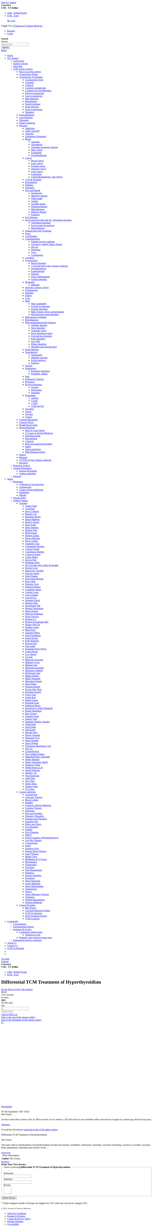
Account (5, 959)
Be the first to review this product (17, 989)
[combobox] (15, 44)
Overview (6, 1152)
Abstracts (5, 1124)
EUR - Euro (13, 15)
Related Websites (15, 1221)
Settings (5, 961)
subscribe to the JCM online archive (41, 1129)
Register (11, 31)
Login (10, 33)
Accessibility (13, 1224)
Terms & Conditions (16, 1213)
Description (6, 1106)
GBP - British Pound (17, 13)
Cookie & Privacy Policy (19, 1219)
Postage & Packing (16, 1216)
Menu (4, 50)
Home (10, 55)
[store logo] (27, 26)
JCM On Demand (15, 948)
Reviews (5, 1161)
